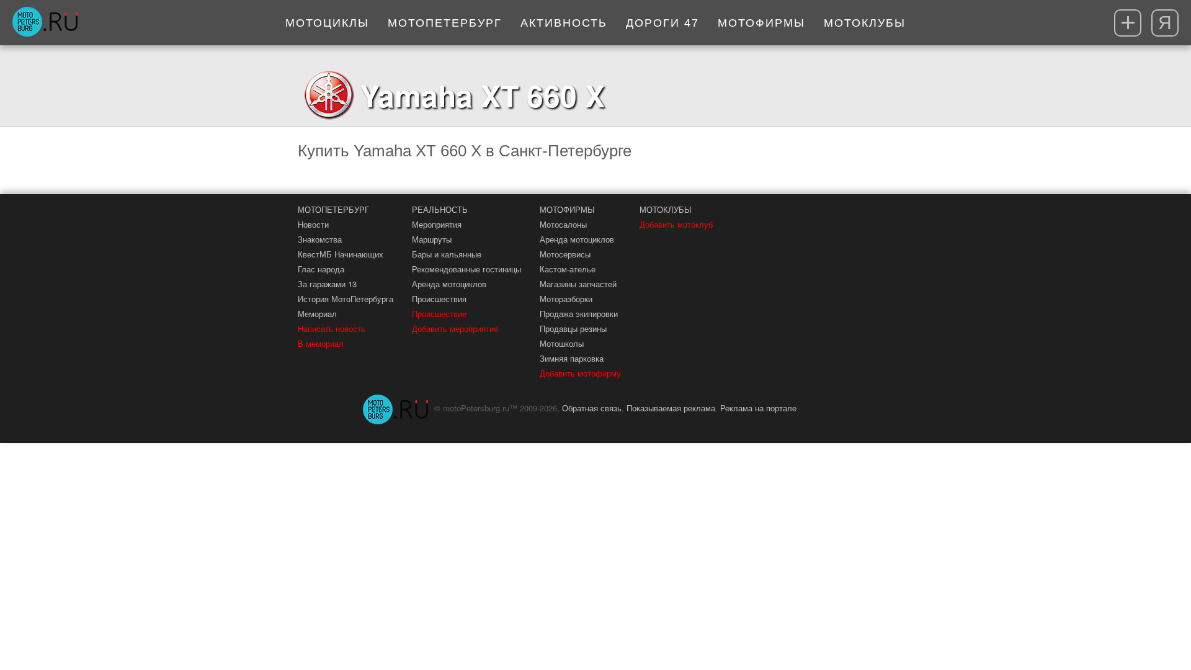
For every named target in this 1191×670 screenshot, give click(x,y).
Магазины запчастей (578, 284)
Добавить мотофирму (580, 373)
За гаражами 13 (327, 284)
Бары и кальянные (446, 254)
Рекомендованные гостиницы (466, 269)
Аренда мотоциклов (449, 284)
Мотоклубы (865, 23)
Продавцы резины (573, 328)
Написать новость (331, 328)
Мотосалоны (563, 224)
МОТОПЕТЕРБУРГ (333, 209)
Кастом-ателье (568, 269)
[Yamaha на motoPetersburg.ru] (329, 95)
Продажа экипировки (579, 313)
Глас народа (321, 269)
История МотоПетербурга (345, 299)
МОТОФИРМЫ (567, 209)
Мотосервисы (565, 254)
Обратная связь (592, 408)
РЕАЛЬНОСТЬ (440, 209)
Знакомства (320, 239)
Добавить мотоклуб (676, 224)
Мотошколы (562, 343)
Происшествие (439, 313)
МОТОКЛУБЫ (666, 209)
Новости (313, 224)
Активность (563, 23)
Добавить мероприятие (455, 328)
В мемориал (321, 343)
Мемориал (317, 313)
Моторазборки (566, 299)
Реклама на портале (758, 408)
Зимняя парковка (572, 358)
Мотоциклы (327, 23)
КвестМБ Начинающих (340, 254)
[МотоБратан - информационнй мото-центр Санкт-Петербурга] (45, 23)
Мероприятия (437, 224)
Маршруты (432, 239)
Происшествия (439, 299)
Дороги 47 (662, 23)
